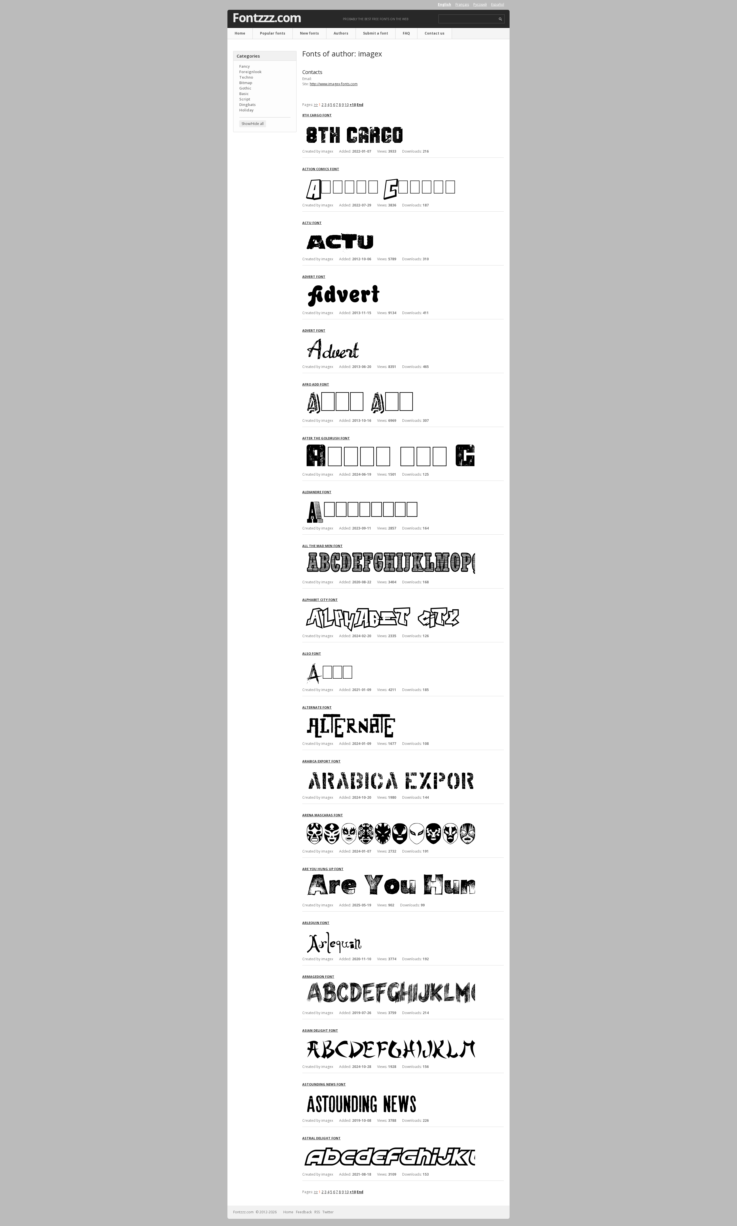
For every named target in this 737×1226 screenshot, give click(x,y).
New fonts (309, 33)
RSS (317, 1212)
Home (240, 33)
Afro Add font (315, 384)
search (500, 19)
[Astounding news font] (388, 1091)
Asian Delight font (320, 1030)
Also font (311, 653)
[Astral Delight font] (388, 1145)
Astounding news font (324, 1084)
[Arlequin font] (388, 930)
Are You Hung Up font (322, 869)
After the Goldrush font (326, 438)
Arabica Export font (321, 761)
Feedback (304, 1212)
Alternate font (317, 707)
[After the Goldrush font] (388, 445)
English (444, 4)
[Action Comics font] (388, 176)
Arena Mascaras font (322, 815)
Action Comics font (320, 169)
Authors (341, 33)
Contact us (435, 33)
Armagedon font (318, 976)
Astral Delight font (321, 1138)
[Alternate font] (388, 714)
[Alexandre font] (388, 499)
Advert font (313, 276)
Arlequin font (315, 923)
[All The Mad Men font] (388, 553)
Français (462, 4)
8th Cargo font (317, 115)
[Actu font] (388, 230)
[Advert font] (388, 284)
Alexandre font (316, 492)
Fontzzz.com (266, 17)
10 (347, 104)
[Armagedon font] (388, 984)
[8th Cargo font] (388, 122)
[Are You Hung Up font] (388, 876)
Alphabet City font (320, 599)
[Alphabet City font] (388, 607)
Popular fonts (272, 33)
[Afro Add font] (388, 391)
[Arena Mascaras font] (388, 822)
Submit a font (375, 33)
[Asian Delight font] (388, 1037)
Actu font (312, 223)
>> (316, 104)
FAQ (406, 33)
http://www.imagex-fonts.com (334, 83)
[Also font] (388, 660)
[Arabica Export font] (388, 768)
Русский (480, 4)
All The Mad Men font (322, 546)
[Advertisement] (265, 229)
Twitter (328, 1212)
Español (497, 4)
